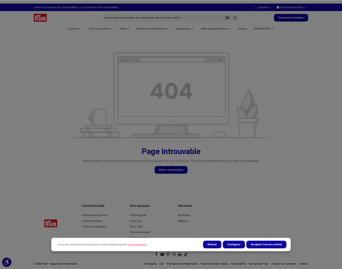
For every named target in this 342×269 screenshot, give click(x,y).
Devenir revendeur (92, 220)
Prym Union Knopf (140, 232)
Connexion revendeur (291, 17)
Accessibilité (238, 263)
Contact (303, 263)
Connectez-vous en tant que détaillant (56, 7)
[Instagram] (174, 255)
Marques (183, 220)
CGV (161, 263)
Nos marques (140, 206)
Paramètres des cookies (214, 263)
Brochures (184, 215)
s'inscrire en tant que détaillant (101, 7)
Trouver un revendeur (94, 226)
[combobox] (163, 18)
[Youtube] (162, 255)
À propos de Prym (258, 263)
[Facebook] (156, 255)
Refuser (212, 244)
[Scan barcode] (227, 18)
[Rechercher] (235, 18)
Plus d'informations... (138, 244)
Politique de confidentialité (182, 263)
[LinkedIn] (180, 255)
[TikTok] (186, 255)
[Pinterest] (168, 255)
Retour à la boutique (171, 169)
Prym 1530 (136, 226)
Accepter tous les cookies (266, 244)
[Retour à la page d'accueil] (40, 18)
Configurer (233, 244)
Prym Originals (138, 215)
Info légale (150, 263)
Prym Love (136, 220)
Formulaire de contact (94, 215)
